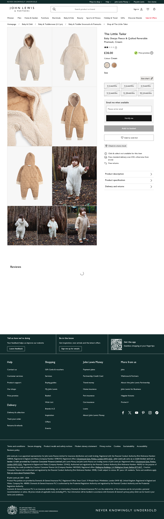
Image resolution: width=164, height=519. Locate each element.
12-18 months (128, 94)
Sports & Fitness (93, 18)
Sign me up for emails (70, 349)
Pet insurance (88, 395)
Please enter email (115, 109)
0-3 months (110, 87)
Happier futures (127, 395)
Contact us (12, 369)
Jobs (123, 369)
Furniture (45, 18)
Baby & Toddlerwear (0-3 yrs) (50, 24)
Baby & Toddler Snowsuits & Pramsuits (85, 24)
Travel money (88, 382)
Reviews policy (13, 450)
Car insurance (88, 402)
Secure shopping (34, 446)
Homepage (11, 24)
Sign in (136, 9)
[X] (129, 413)
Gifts (123, 18)
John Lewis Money (121, 2)
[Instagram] (150, 413)
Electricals (56, 18)
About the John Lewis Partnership (135, 382)
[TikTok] (156, 413)
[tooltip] (152, 53)
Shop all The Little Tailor (117, 24)
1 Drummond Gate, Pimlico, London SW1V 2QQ (94, 459)
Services (48, 376)
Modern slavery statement (86, 446)
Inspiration (49, 415)
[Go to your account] (141, 9)
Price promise (12, 395)
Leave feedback (16, 349)
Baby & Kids (69, 18)
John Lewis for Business (131, 389)
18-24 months (145, 94)
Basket (48, 395)
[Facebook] (123, 413)
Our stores (152, 2)
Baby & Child (27, 24)
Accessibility (142, 446)
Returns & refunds (15, 425)
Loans (85, 408)
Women (10, 18)
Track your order (14, 419)
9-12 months (110, 94)
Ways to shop (94, 2)
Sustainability (128, 446)
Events (48, 428)
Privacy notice (105, 446)
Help (107, 2)
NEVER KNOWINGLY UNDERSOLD (22, 2)
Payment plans (89, 369)
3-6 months (127, 87)
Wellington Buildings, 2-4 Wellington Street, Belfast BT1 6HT (119, 467)
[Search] (54, 9)
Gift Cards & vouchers (54, 369)
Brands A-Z (50, 408)
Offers (48, 422)
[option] (107, 65)
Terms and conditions (16, 446)
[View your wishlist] (147, 9)
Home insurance (89, 389)
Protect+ (125, 402)
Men (19, 18)
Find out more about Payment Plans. (21, 473)
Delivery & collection (16, 412)
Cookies (117, 446)
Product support (14, 382)
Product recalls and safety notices (58, 446)
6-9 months (144, 87)
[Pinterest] (143, 413)
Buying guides (50, 382)
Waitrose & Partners (130, 376)
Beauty (80, 18)
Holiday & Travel (110, 18)
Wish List (49, 402)
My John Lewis (139, 2)
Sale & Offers (151, 18)
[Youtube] (136, 413)
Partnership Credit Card (93, 376)
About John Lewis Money (93, 415)
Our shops (11, 389)
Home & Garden (31, 18)
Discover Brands (135, 18)
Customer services (15, 376)
